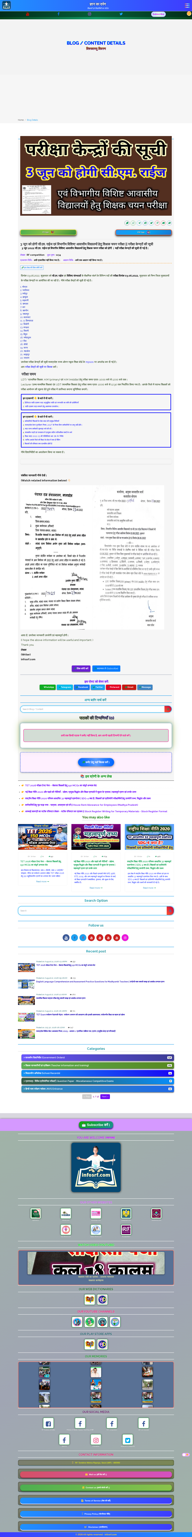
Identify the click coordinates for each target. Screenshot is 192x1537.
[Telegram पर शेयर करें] (139, 223)
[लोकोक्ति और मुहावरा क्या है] (96, 1263)
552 (52, 856)
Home (21, 120)
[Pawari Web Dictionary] (89, 1299)
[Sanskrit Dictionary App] (102, 1344)
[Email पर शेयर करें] (163, 223)
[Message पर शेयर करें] (169, 223)
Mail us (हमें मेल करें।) (98, 1474)
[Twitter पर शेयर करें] (151, 223)
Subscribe (158, 14)
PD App (45, 232)
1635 (105, 856)
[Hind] (115, 1322)
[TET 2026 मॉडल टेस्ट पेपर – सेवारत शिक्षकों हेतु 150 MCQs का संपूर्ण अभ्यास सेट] (42, 836)
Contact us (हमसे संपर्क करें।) (98, 1487)
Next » (105, 1096)
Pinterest (114, 687)
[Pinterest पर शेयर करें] (157, 223)
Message (146, 687)
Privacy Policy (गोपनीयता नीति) (97, 1514)
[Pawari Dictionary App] (89, 1344)
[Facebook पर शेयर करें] (145, 223)
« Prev (87, 1096)
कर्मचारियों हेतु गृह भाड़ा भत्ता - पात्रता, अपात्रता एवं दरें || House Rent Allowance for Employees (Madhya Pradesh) (81, 804)
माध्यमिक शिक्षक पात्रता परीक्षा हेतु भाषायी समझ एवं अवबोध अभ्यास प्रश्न (60, 998)
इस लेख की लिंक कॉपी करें (32, 267)
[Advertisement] (96, 95)
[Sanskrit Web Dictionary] (102, 1299)
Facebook (83, 687)
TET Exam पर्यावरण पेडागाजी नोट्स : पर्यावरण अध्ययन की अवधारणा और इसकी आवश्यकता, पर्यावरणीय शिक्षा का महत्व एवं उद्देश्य (80, 1014)
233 (74, 978)
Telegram (66, 687)
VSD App (140, 232)
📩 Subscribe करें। (96, 1125)
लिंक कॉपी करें (82, 668)
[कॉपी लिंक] (127, 223)
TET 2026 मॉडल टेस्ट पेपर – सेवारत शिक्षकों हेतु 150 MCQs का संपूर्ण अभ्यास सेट (61, 785)
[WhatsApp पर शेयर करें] (133, 223)
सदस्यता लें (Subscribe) (107, 668)
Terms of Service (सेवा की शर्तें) (98, 1501)
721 (73, 1011)
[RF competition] (77, 1322)
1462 (159, 856)
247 (71, 1027)
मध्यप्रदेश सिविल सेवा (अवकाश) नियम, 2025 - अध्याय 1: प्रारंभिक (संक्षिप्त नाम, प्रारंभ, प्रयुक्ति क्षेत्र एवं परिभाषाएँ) (76, 1031)
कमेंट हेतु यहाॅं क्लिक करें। (97, 762)
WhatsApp (49, 687)
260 (74, 994)
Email (130, 687)
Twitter (99, 687)
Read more (41, 881)
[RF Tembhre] (89, 1322)
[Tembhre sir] (102, 1322)
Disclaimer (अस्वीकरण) (98, 1527)
